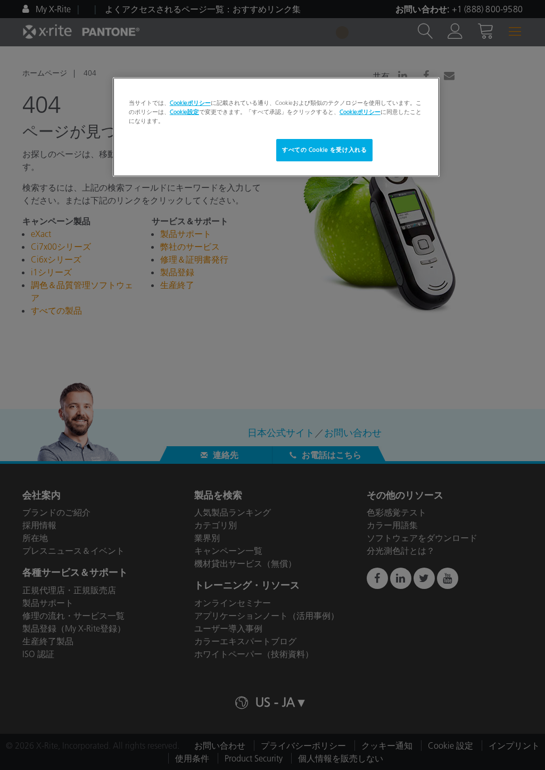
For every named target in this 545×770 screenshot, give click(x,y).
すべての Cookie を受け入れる (324, 149)
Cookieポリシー (190, 103)
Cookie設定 (184, 112)
